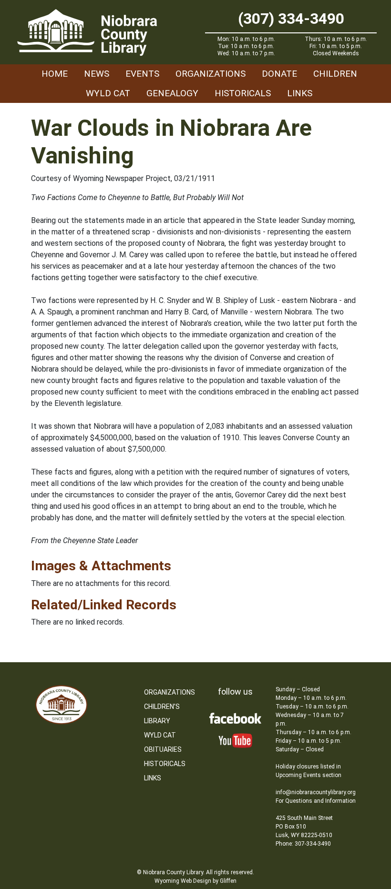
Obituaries (163, 749)
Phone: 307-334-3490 (303, 843)
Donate (279, 73)
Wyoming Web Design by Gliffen (195, 881)
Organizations (210, 73)
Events (142, 73)
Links (299, 93)
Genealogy (172, 93)
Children (335, 73)
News (96, 73)
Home (54, 73)
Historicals (243, 93)
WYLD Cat (108, 93)
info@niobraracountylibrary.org (316, 792)
